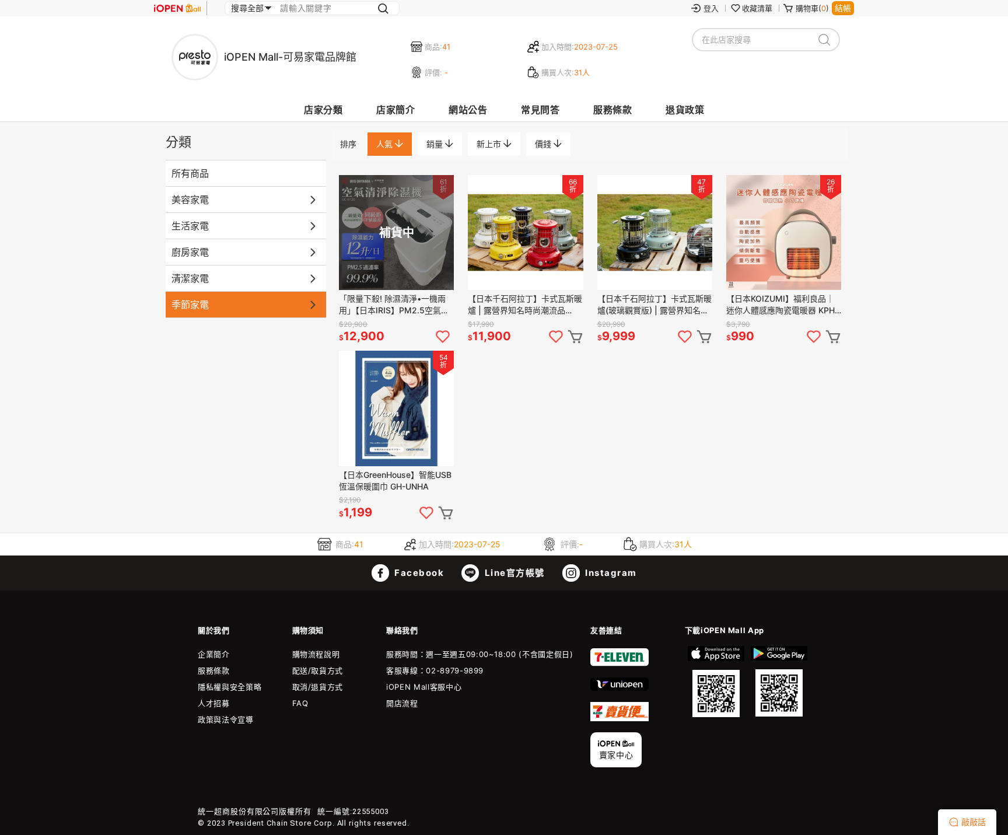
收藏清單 (757, 8)
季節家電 (190, 304)
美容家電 (190, 199)
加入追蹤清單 (443, 337)
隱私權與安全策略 (229, 686)
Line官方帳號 (513, 572)
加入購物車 (575, 337)
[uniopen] (619, 688)
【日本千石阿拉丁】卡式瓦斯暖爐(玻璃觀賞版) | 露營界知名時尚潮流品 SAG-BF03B (654, 305)
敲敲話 (973, 822)
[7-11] (619, 663)
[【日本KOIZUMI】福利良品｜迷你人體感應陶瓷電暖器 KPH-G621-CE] (783, 232)
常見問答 (540, 110)
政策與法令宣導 (226, 719)
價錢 (544, 144)
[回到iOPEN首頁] (177, 8)
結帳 (843, 8)
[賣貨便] (619, 718)
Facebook (418, 572)
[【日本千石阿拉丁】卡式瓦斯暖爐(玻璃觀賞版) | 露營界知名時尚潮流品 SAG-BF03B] (654, 232)
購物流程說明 (316, 654)
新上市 (490, 144)
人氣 (385, 144)
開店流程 (402, 703)
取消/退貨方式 (318, 686)
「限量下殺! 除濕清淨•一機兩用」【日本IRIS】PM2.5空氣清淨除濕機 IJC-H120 (394, 305)
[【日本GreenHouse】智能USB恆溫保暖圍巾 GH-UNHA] (396, 408)
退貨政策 (685, 110)
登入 (711, 8)
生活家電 (190, 226)
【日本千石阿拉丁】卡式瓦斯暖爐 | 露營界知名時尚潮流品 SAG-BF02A (525, 305)
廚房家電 (190, 252)
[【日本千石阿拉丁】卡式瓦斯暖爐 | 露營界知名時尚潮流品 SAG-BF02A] (525, 232)
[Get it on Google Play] (778, 681)
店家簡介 (395, 110)
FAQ (300, 703)
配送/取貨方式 (318, 670)
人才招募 (214, 703)
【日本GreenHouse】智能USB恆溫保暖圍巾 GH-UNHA (395, 480)
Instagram (610, 572)
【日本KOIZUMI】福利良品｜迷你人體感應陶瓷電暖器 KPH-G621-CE (782, 305)
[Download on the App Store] (716, 681)
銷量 (435, 144)
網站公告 (468, 110)
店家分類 (323, 110)
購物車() (812, 8)
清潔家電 (190, 278)
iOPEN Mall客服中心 (423, 686)
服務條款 (612, 110)
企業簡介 (214, 654)
